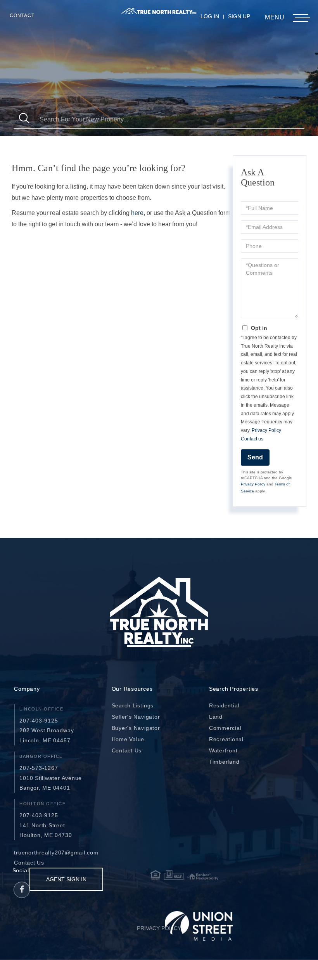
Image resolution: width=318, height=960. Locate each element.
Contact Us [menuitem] (127, 750)
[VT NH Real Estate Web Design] (199, 926)
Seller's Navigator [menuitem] (136, 717)
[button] (24, 119)
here (137, 213)
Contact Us (29, 862)
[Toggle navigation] (300, 18)
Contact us (252, 439)
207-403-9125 (38, 720)
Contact (22, 15)
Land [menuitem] (216, 717)
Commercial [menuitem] (225, 728)
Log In (209, 16)
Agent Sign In (66, 879)
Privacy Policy (266, 430)
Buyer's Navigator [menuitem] (136, 728)
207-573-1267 (38, 768)
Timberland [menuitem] (224, 762)
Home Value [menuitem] (128, 739)
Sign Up (239, 16)
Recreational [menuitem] (226, 739)
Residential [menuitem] (224, 705)
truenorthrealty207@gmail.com (56, 852)
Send (255, 457)
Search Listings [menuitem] (133, 705)
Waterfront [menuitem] (223, 750)
